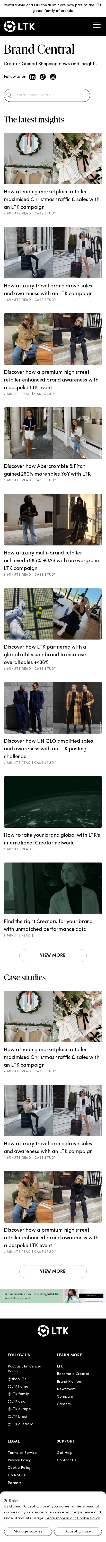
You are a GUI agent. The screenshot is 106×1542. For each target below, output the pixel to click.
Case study (45, 213)
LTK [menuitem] (60, 1367)
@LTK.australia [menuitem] (21, 1424)
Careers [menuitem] (64, 1404)
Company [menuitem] (65, 1397)
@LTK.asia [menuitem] (16, 1402)
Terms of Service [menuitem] (22, 1453)
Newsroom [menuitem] (66, 1389)
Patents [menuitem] (15, 1483)
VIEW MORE (53, 956)
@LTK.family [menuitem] (18, 1394)
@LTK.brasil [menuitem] (18, 1417)
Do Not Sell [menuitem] (17, 1475)
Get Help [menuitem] (65, 1453)
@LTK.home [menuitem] (18, 1387)
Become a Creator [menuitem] (73, 1374)
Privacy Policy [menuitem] (19, 1460)
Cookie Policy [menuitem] (19, 1468)
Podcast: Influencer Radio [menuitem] (25, 1369)
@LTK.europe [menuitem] (19, 1409)
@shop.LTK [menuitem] (17, 1379)
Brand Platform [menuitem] (70, 1382)
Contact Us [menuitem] (66, 1460)
